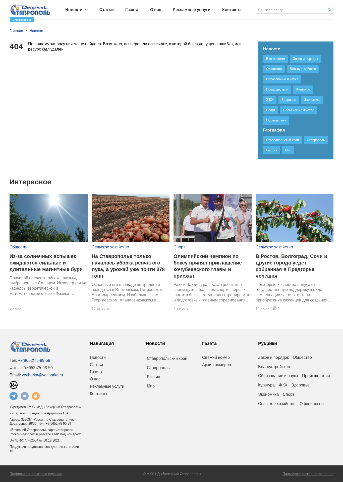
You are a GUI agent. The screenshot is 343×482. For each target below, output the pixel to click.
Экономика (268, 394)
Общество (19, 247)
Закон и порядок (273, 357)
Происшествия (316, 376)
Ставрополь (158, 368)
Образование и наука (278, 376)
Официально (312, 404)
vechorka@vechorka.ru (42, 375)
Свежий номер (216, 357)
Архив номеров (216, 365)
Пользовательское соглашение (307, 474)
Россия (153, 377)
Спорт (179, 247)
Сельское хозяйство (110, 247)
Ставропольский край (167, 358)
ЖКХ (283, 385)
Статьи (96, 365)
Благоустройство (274, 367)
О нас (95, 379)
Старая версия (22, 19)
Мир (151, 386)
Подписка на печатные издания (36, 474)
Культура (266, 385)
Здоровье (301, 385)
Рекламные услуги (107, 386)
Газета (96, 372)
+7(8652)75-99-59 (34, 360)
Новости (98, 357)
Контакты (98, 393)
